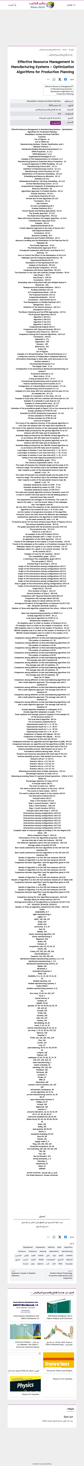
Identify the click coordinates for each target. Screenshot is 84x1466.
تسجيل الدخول (41, 1226)
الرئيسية (71, 49)
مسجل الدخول (57, 1421)
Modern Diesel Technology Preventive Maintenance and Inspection (60, 1275)
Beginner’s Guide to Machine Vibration (24, 1274)
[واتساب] (54, 79)
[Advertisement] (42, 26)
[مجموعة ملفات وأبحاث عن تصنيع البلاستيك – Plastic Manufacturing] (58, 1337)
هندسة (64, 49)
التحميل (56, 123)
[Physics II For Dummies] (58, 1386)
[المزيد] (48, 79)
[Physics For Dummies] (25, 1386)
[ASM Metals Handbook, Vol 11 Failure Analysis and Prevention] (58, 1309)
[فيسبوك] (65, 79)
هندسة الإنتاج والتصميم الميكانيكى (49, 49)
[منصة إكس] (60, 79)
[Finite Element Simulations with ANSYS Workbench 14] (25, 1309)
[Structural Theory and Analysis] (58, 1363)
